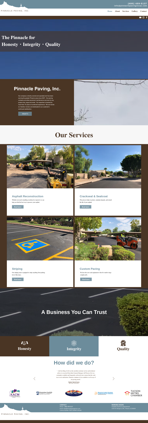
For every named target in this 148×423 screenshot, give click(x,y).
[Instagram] (143, 17)
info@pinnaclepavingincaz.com (71, 408)
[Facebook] (146, 17)
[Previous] (34, 378)
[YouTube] (140, 17)
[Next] (113, 378)
